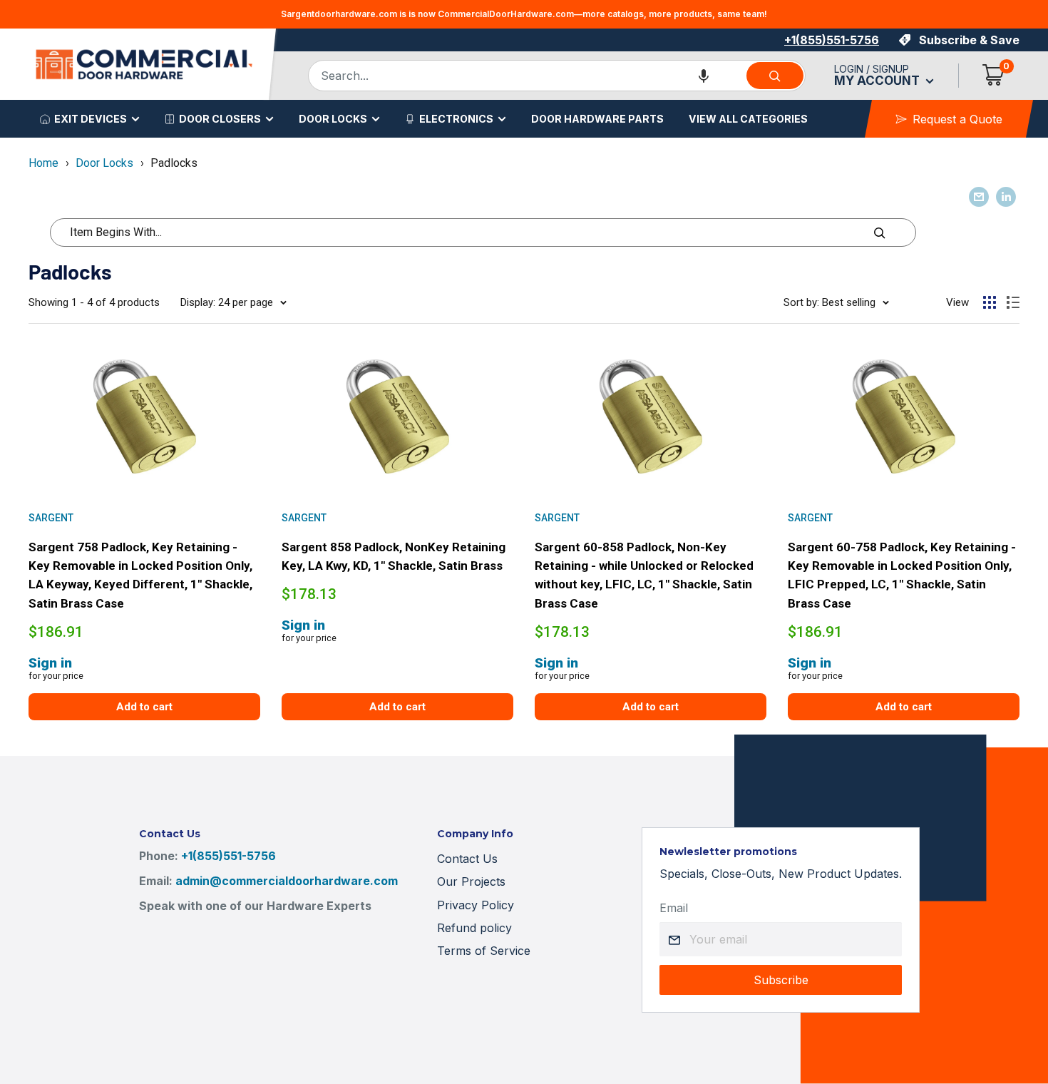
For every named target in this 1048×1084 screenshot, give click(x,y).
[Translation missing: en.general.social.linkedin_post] (1006, 197)
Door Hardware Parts (597, 119)
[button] (703, 75)
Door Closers (220, 119)
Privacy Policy (475, 905)
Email (673, 908)
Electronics (456, 119)
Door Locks (333, 119)
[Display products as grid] (989, 302)
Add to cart (144, 706)
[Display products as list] (1013, 302)
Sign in (50, 663)
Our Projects (471, 881)
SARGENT (51, 517)
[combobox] (527, 75)
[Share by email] (979, 197)
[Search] (774, 75)
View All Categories (748, 119)
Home (43, 163)
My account (878, 80)
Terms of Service (483, 951)
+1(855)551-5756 (831, 40)
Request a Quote (957, 119)
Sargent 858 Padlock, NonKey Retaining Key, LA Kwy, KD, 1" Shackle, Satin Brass (393, 556)
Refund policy (474, 928)
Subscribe (781, 980)
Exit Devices (90, 119)
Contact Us (467, 859)
